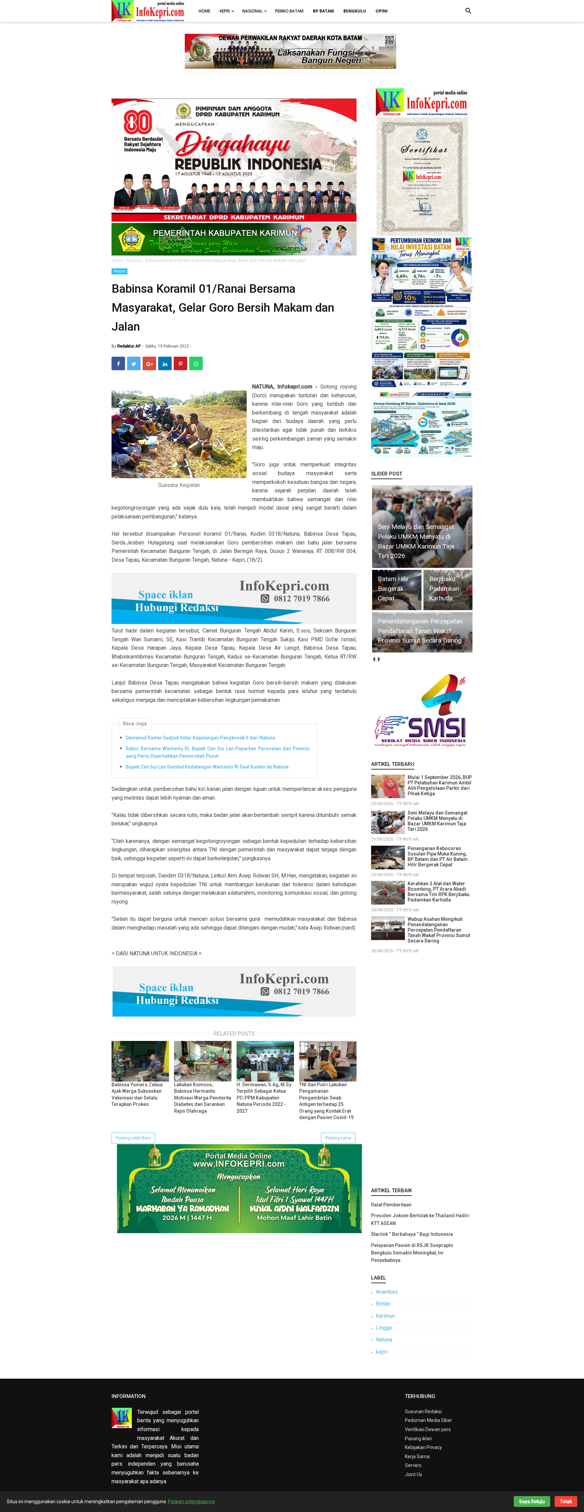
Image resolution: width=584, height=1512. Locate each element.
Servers (413, 1465)
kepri (382, 1352)
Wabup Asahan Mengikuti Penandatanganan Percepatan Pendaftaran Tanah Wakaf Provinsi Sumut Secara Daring (439, 929)
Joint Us (413, 1474)
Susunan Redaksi (423, 1411)
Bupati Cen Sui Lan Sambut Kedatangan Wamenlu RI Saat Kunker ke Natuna (207, 767)
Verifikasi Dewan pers (428, 1429)
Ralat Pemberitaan (391, 1204)
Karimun (385, 1316)
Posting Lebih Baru (133, 1138)
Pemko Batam (289, 11)
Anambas (387, 1292)
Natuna (119, 271)
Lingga (384, 1328)
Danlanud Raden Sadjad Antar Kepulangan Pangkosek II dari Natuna (200, 737)
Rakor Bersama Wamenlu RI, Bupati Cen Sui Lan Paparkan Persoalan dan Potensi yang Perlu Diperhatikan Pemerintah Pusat (218, 752)
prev (373, 659)
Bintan (383, 1303)
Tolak (566, 1501)
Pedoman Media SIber (428, 1420)
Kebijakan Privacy (423, 1447)
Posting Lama (338, 1138)
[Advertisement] (421, 1069)
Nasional (252, 11)
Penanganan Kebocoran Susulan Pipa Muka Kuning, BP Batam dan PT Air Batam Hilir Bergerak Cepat (438, 856)
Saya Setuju (532, 1501)
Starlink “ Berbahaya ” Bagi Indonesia (412, 1234)
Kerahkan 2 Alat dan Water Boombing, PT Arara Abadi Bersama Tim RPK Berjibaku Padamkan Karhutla (438, 892)
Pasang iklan (418, 1438)
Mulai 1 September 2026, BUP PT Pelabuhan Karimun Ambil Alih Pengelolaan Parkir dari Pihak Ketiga (440, 785)
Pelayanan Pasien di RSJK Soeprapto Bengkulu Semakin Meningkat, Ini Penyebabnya (412, 1253)
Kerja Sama (417, 1456)
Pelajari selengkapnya (191, 1501)
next (378, 659)
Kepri (225, 11)
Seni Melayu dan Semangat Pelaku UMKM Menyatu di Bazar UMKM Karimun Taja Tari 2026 (437, 821)
